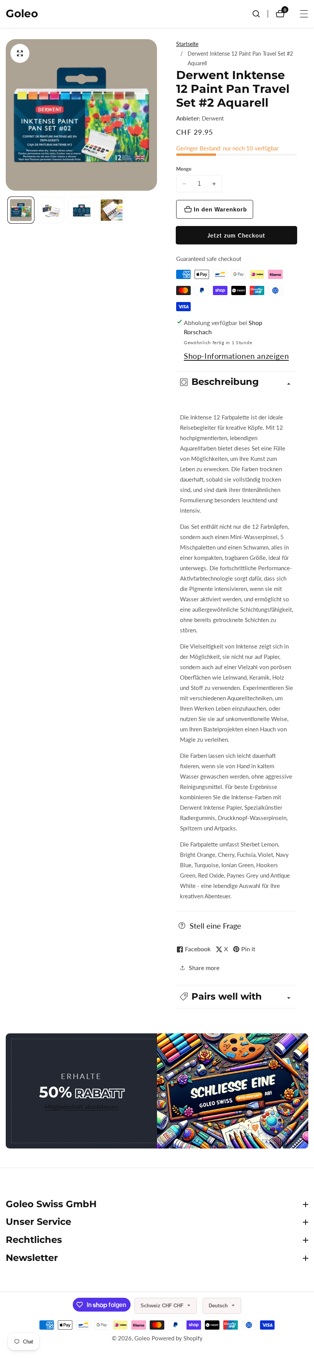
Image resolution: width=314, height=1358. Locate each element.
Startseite (187, 44)
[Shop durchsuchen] (260, 14)
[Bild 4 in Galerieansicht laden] (111, 210)
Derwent (213, 118)
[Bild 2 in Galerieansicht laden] (51, 210)
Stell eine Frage (215, 925)
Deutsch (219, 1305)
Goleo (142, 1338)
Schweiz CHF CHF (163, 1305)
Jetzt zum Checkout (236, 235)
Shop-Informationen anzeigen (236, 355)
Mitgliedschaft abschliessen (81, 1106)
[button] (236, 996)
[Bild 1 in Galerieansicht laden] (21, 210)
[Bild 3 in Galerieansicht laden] (81, 210)
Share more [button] (204, 967)
